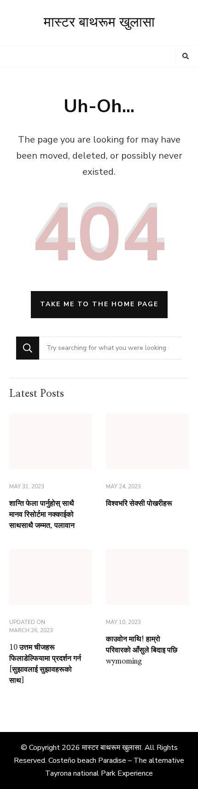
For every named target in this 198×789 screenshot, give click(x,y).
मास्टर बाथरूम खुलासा (99, 22)
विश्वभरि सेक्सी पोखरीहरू (139, 503)
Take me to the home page (99, 304)
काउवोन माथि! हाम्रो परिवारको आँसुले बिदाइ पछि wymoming (141, 650)
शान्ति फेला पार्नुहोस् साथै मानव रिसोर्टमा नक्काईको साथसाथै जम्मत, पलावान (42, 514)
